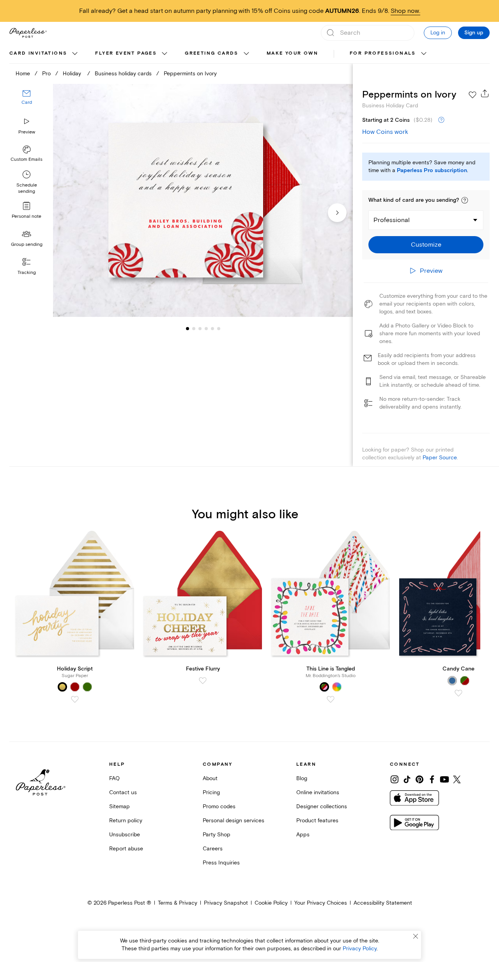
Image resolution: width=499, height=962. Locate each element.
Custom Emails (26, 159)
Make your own (292, 53)
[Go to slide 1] (187, 328)
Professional (391, 220)
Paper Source (440, 457)
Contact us (123, 792)
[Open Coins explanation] (441, 120)
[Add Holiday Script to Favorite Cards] (75, 699)
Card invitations (38, 53)
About (210, 778)
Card (26, 103)
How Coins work (385, 132)
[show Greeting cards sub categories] (246, 54)
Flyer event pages (126, 53)
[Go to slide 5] (206, 328)
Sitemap (119, 806)
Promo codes (219, 806)
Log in (437, 32)
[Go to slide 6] (212, 328)
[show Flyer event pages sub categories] (164, 54)
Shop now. (405, 11)
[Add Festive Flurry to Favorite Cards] (202, 680)
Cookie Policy (271, 903)
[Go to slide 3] (193, 328)
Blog (301, 778)
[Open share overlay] (485, 93)
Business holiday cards (123, 73)
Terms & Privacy (177, 903)
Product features (317, 820)
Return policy (125, 820)
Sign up (473, 32)
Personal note (26, 216)
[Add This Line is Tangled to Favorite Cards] (330, 699)
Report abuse (126, 848)
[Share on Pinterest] (419, 779)
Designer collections (321, 806)
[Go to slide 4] (200, 328)
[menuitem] (44, 53)
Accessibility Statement (383, 903)
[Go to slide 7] (218, 328)
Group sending (26, 244)
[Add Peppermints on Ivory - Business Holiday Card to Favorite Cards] (472, 95)
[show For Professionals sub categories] (423, 54)
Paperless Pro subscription (432, 170)
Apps (303, 834)
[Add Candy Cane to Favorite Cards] (458, 693)
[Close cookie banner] (415, 936)
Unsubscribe (124, 834)
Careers (213, 848)
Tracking (27, 273)
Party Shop (216, 834)
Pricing (211, 792)
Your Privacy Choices (320, 903)
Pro (46, 73)
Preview (26, 132)
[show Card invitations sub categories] (75, 54)
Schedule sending (26, 188)
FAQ (114, 778)
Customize (426, 245)
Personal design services (233, 820)
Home (23, 73)
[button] (465, 200)
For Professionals (383, 53)
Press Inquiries (221, 862)
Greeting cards (212, 53)
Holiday (73, 73)
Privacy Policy (360, 948)
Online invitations (317, 792)
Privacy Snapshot (226, 903)
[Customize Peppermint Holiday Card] (203, 200)
